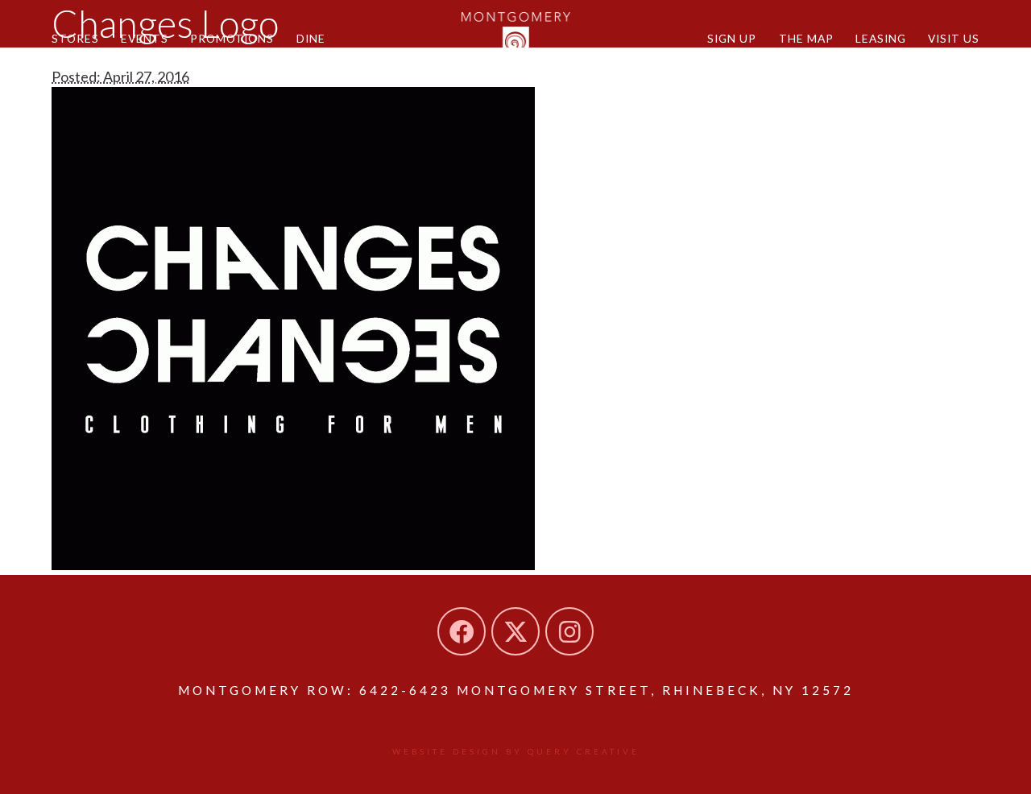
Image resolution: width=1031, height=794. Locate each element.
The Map (806, 38)
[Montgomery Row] (516, 36)
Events (144, 38)
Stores (75, 38)
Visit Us (953, 38)
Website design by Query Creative (516, 751)
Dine (310, 38)
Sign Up (731, 38)
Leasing (880, 38)
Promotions (232, 38)
